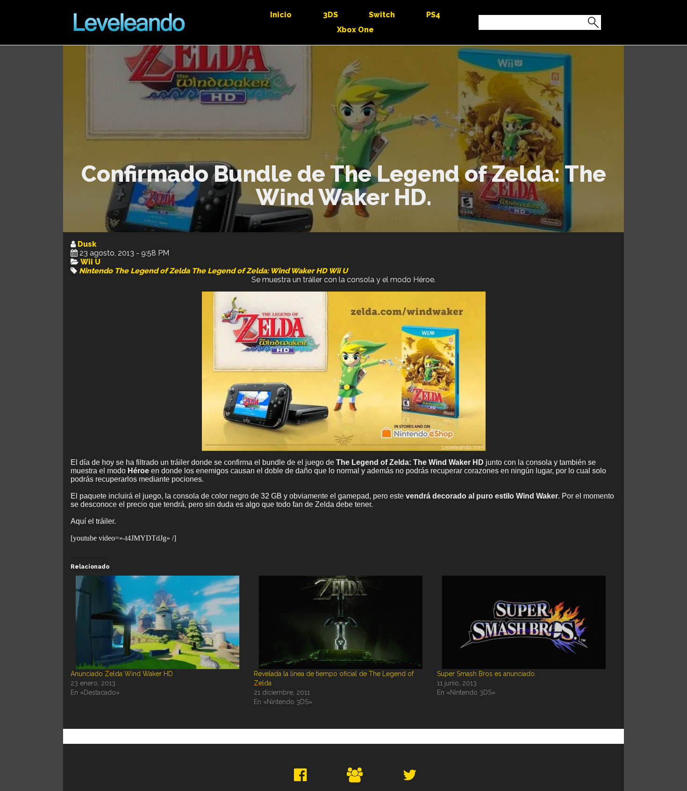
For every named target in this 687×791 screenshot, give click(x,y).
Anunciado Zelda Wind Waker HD (122, 673)
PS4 (433, 14)
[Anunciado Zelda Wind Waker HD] (157, 622)
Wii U (90, 261)
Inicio (281, 14)
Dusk (87, 244)
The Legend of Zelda (152, 270)
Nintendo (96, 270)
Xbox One (355, 29)
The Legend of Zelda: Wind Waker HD (259, 270)
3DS (330, 14)
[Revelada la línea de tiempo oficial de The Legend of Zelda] (341, 622)
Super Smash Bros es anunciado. (486, 673)
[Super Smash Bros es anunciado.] (524, 622)
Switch (382, 14)
